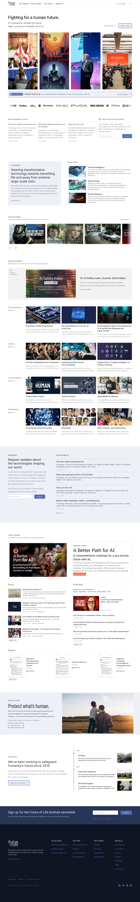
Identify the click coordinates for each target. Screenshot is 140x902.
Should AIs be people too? (32, 589)
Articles (97, 845)
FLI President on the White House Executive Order (41, 617)
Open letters (99, 857)
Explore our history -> (19, 783)
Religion (40, 636)
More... (110, 591)
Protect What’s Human (35, 396)
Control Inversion (68, 396)
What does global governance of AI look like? (74, 475)
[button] (121, 3)
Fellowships (66, 428)
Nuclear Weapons (59, 853)
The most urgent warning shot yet (22, 124)
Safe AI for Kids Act (79, 662)
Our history (119, 849)
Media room (21, 879)
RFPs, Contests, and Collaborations (111, 428)
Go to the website (79, 574)
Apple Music (82, 591)
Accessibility (12, 879)
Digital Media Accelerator (107, 396)
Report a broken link (33, 879)
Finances (118, 861)
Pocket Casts (92, 591)
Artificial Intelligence (60, 845)
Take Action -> (16, 725)
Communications (79, 853)
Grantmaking (78, 857)
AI (33, 598)
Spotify (75, 591)
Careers (118, 853)
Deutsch (118, 16)
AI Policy (34, 611)
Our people (119, 845)
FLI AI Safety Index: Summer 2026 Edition (103, 278)
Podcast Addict (101, 591)
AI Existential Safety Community (39, 428)
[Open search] (130, 3)
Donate (118, 857)
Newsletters (99, 853)
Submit (127, 136)
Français (118, 12)
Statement (41, 611)
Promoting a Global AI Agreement (39, 326)
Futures (76, 849)
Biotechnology (57, 849)
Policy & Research (85, 289)
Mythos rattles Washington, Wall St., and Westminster (78, 501)
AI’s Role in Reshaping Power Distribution (42, 362)
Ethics (36, 598)
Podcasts (97, 849)
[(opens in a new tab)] (43, 315)
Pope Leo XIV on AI (76, 124)
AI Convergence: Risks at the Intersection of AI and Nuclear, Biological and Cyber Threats (114, 328)
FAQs (117, 865)
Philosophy (42, 598)
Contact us (119, 869)
